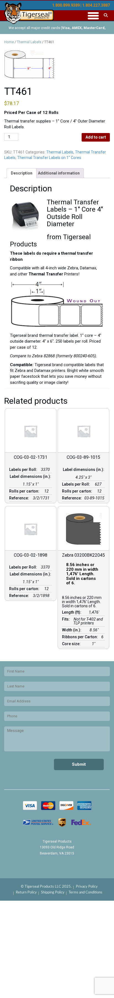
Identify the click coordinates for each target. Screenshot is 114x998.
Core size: (72, 644)
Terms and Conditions (85, 892)
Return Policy (26, 892)
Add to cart (96, 137)
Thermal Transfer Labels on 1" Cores (49, 157)
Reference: (20, 498)
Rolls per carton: (25, 491)
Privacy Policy (87, 886)
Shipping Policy (52, 892)
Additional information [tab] (59, 173)
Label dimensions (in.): (30, 478)
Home (9, 42)
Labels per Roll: (24, 469)
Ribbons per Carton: (81, 637)
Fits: (66, 619)
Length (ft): (72, 612)
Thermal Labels (29, 42)
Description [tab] (21, 173)
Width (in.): (72, 630)
